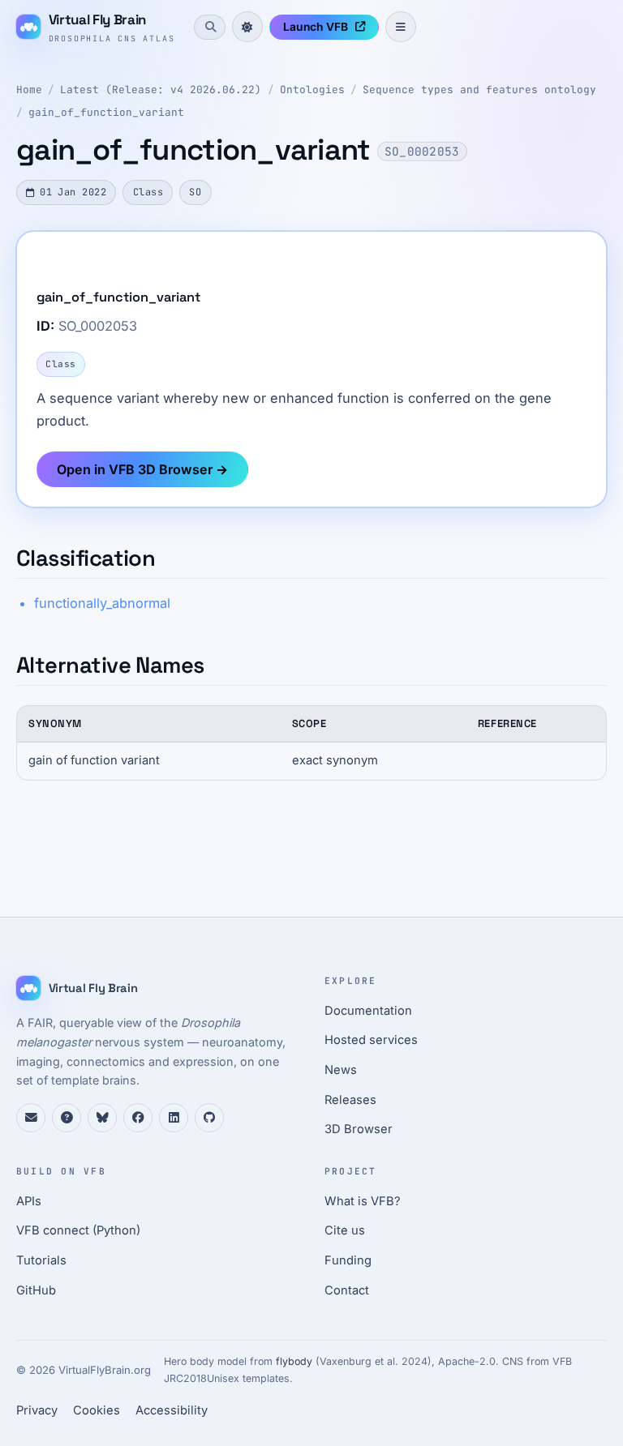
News (340, 1070)
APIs (28, 1201)
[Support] (30, 1117)
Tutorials (41, 1260)
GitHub (36, 1290)
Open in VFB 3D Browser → (142, 469)
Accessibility (171, 1410)
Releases (350, 1100)
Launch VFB (315, 26)
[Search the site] (209, 27)
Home (29, 89)
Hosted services (371, 1040)
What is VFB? (362, 1201)
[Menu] (400, 26)
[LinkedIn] (173, 1117)
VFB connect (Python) (78, 1230)
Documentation (368, 1010)
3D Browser (358, 1129)
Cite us (344, 1230)
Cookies (96, 1410)
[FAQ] (66, 1117)
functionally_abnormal (102, 603)
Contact (346, 1290)
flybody (294, 1361)
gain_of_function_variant (106, 112)
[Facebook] (138, 1117)
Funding (348, 1260)
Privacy (37, 1410)
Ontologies (312, 89)
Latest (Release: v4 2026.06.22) (160, 89)
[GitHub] (209, 1117)
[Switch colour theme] (247, 26)
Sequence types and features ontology (479, 89)
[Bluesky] (102, 1117)
